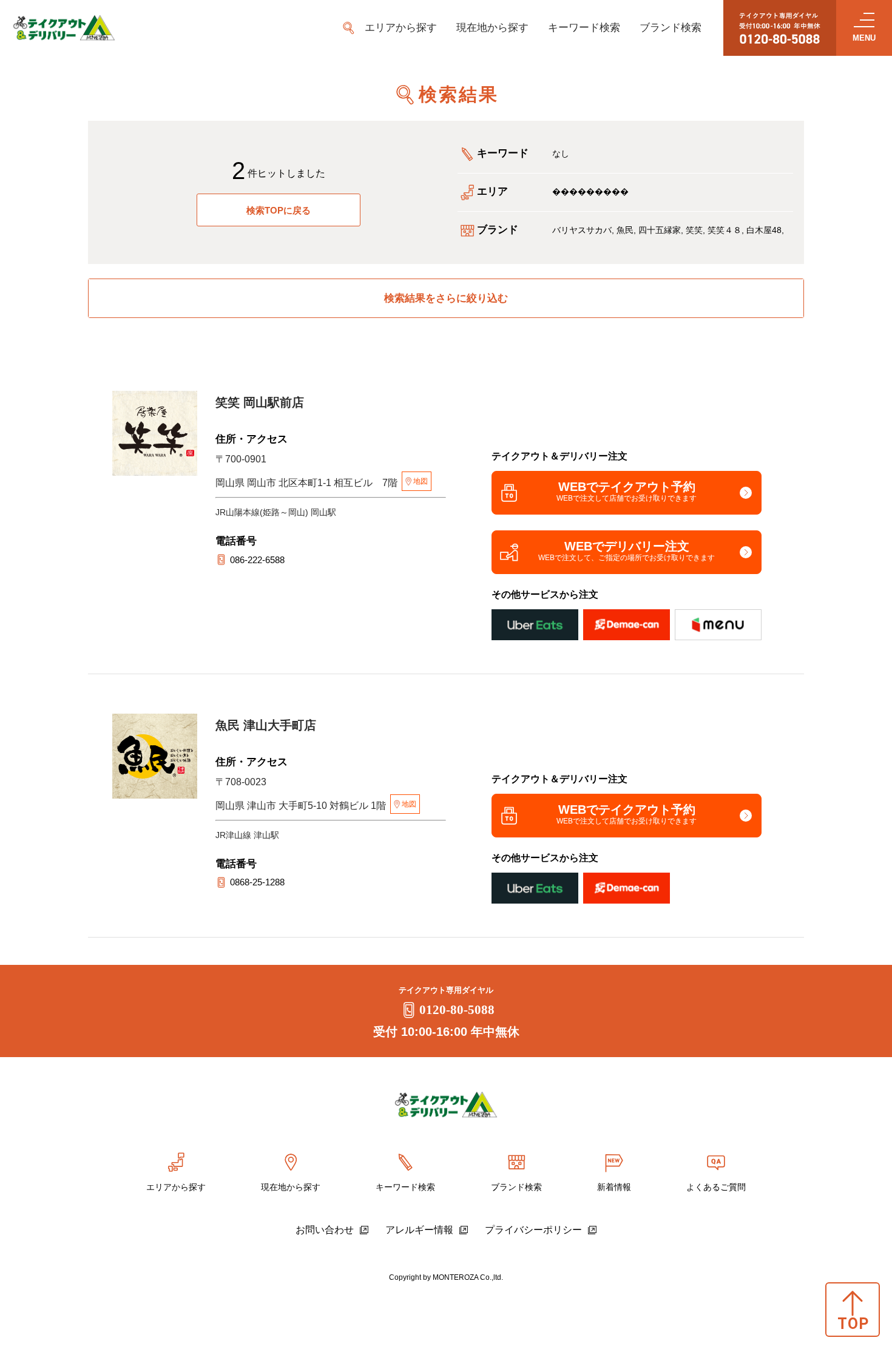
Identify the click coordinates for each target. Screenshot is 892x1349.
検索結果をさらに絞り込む (446, 298)
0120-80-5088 (457, 1009)
